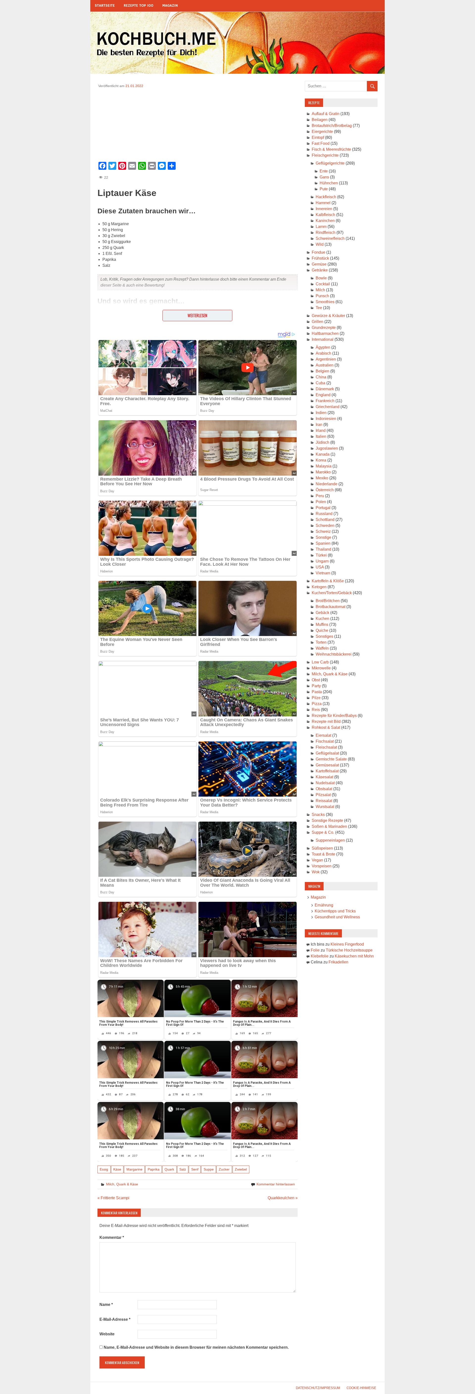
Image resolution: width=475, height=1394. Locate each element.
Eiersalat (323, 735)
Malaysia (324, 466)
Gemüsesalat (327, 765)
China (321, 377)
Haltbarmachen (325, 333)
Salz (182, 1169)
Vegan (317, 860)
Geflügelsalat (327, 753)
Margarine (134, 1169)
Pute (324, 189)
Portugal (323, 508)
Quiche (322, 630)
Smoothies (325, 302)
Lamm (321, 226)
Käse (117, 1169)
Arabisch (323, 353)
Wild (320, 244)
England (323, 395)
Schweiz (323, 531)
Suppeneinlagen (330, 840)
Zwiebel (241, 1169)
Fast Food (321, 143)
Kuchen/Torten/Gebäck (332, 593)
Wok (316, 872)
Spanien (323, 543)
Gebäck (322, 613)
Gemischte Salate (331, 759)
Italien (321, 436)
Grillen (317, 321)
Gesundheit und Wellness (337, 917)
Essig (104, 1169)
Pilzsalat (323, 795)
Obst (316, 680)
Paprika (154, 1169)
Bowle (321, 278)
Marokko (323, 472)
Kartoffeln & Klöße (328, 581)
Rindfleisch (325, 232)
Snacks (318, 814)
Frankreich (325, 401)
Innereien (324, 209)
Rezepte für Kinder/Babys (334, 715)
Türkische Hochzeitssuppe (349, 950)
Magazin (170, 5)
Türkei (321, 555)
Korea (321, 460)
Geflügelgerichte (330, 163)
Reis (316, 710)
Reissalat (324, 801)
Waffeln (322, 648)
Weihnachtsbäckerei (334, 654)
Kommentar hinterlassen (276, 1184)
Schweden (325, 525)
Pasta (317, 692)
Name (106, 1304)
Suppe (209, 1169)
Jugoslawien (327, 448)
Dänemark (325, 389)
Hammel (323, 203)
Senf (194, 1169)
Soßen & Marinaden (329, 826)
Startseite (105, 5)
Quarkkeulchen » (283, 1198)
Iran (319, 424)
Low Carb (320, 662)
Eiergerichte (322, 131)
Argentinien (326, 359)
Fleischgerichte (325, 155)
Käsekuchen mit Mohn (354, 956)
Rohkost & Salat (326, 727)
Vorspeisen (322, 866)
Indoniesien (326, 418)
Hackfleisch (326, 197)
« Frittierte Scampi (113, 1198)
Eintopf (318, 137)
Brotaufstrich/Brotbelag (332, 125)
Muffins (322, 624)
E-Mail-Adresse (114, 1319)
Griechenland (327, 407)
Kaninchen (325, 221)
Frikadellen (338, 962)
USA (320, 567)
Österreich (325, 490)
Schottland (325, 519)
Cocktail (323, 284)
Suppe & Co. (323, 832)
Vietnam (323, 573)
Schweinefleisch (330, 238)
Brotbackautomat (330, 607)
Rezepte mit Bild (326, 721)
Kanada (323, 454)
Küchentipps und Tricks (335, 911)
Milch (320, 290)
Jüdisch (322, 442)
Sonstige (323, 537)
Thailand (323, 549)
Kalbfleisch (325, 215)
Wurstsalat (325, 807)
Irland (321, 430)
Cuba (320, 383)
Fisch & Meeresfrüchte (331, 149)
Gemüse (319, 264)
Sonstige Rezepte (327, 820)
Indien (321, 413)
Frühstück (320, 258)
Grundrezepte (324, 327)
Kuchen (322, 618)
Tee (319, 308)
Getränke (320, 270)
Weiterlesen (197, 315)
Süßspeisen (322, 848)
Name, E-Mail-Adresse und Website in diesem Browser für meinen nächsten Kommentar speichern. (196, 1347)
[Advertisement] (197, 123)
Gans (324, 177)
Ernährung (324, 905)
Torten (321, 642)
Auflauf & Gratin (325, 114)
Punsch (322, 296)
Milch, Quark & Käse (122, 1184)
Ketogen (319, 587)
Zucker (224, 1169)
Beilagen (320, 120)
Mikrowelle (321, 668)
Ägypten (323, 347)
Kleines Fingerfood (347, 944)
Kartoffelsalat (327, 771)
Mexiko (322, 478)
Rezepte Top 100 (138, 5)
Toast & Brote (323, 854)
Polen (321, 502)
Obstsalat (324, 789)
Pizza (317, 704)
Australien (324, 365)
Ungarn (322, 561)
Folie (315, 950)
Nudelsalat (325, 783)
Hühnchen (329, 183)
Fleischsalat (326, 747)
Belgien (322, 371)
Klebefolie (320, 956)
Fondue (318, 252)
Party (316, 686)
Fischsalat (325, 741)
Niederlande (326, 484)
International (322, 339)
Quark (169, 1169)
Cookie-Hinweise (361, 1388)
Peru (320, 496)
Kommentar (111, 1237)
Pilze (316, 698)
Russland (324, 514)
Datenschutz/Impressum (318, 1388)
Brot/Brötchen (328, 601)
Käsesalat (324, 777)
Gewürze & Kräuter (328, 316)
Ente (324, 171)
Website (107, 1334)
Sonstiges (324, 636)
